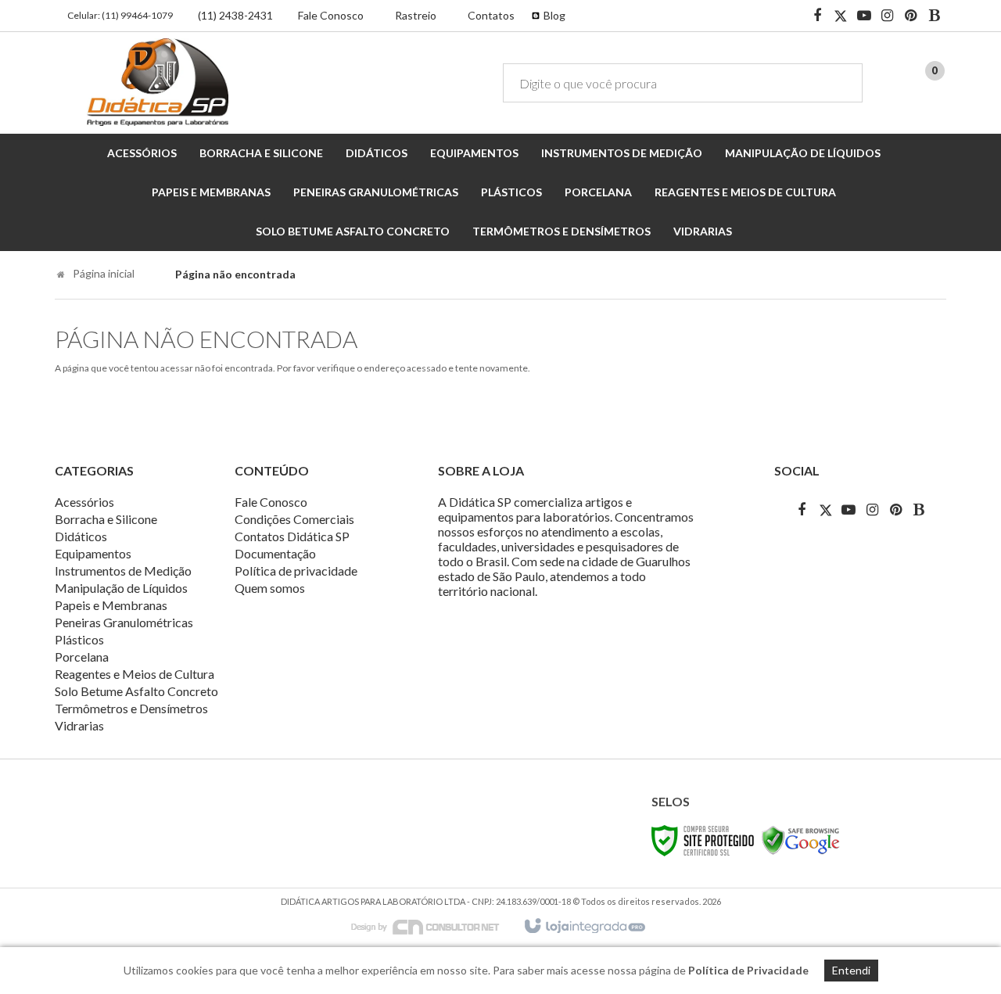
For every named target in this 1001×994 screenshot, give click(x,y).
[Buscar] (839, 82)
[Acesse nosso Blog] (934, 16)
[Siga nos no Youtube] (864, 16)
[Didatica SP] (157, 82)
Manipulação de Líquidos (121, 587)
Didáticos (81, 536)
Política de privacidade (296, 570)
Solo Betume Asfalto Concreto (136, 691)
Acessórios (84, 501)
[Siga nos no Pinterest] (911, 16)
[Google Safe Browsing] (801, 839)
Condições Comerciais (294, 518)
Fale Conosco (331, 15)
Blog (554, 15)
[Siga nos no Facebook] (817, 16)
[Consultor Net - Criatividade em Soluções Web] (433, 925)
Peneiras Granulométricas (124, 622)
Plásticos (79, 639)
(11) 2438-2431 (235, 15)
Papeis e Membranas (111, 604)
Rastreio (415, 15)
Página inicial (104, 273)
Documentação (275, 553)
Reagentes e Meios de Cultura (134, 673)
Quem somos (270, 587)
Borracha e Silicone (106, 518)
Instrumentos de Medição (123, 570)
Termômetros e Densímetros (131, 708)
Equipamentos (93, 553)
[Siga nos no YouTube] (848, 509)
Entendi (851, 970)
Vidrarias (79, 725)
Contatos (491, 15)
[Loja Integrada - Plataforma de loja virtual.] (584, 927)
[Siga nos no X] (840, 16)
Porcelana (82, 656)
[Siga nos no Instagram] (887, 16)
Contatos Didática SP (292, 536)
